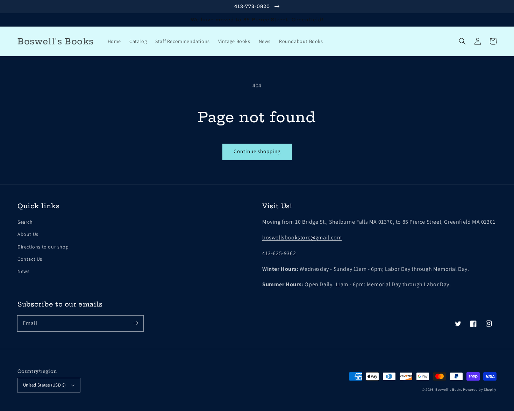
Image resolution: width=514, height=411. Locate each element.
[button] (462, 41)
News (23, 271)
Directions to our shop (43, 247)
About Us (27, 234)
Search (25, 222)
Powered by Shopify (480, 389)
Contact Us (29, 259)
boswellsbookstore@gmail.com (302, 237)
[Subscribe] (135, 323)
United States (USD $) (44, 385)
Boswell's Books (448, 389)
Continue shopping (257, 151)
